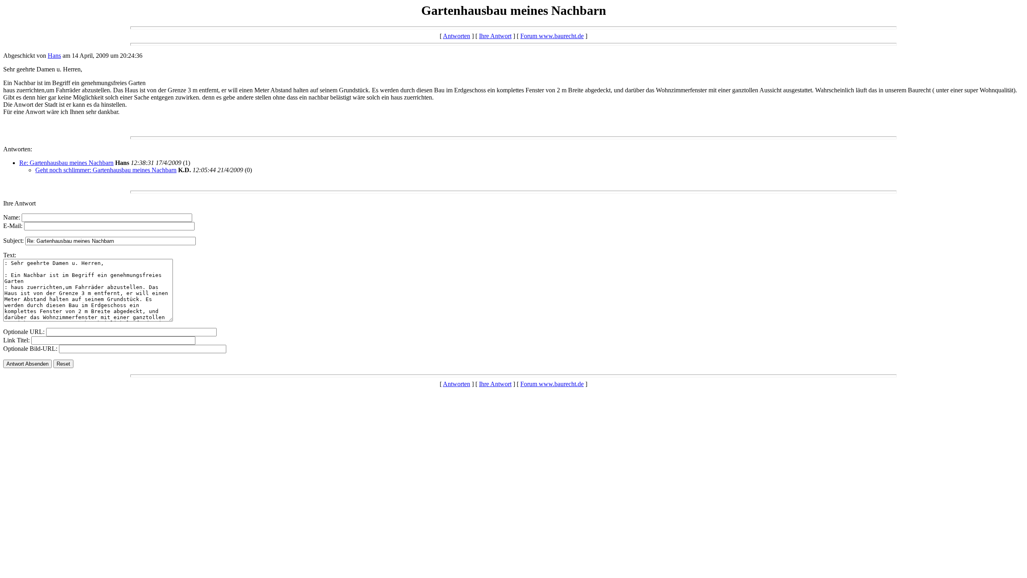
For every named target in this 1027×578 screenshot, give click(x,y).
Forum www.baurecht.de (552, 36)
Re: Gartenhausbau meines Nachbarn (66, 162)
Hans (54, 55)
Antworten (456, 36)
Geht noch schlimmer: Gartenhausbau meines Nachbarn (106, 170)
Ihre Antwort (495, 36)
